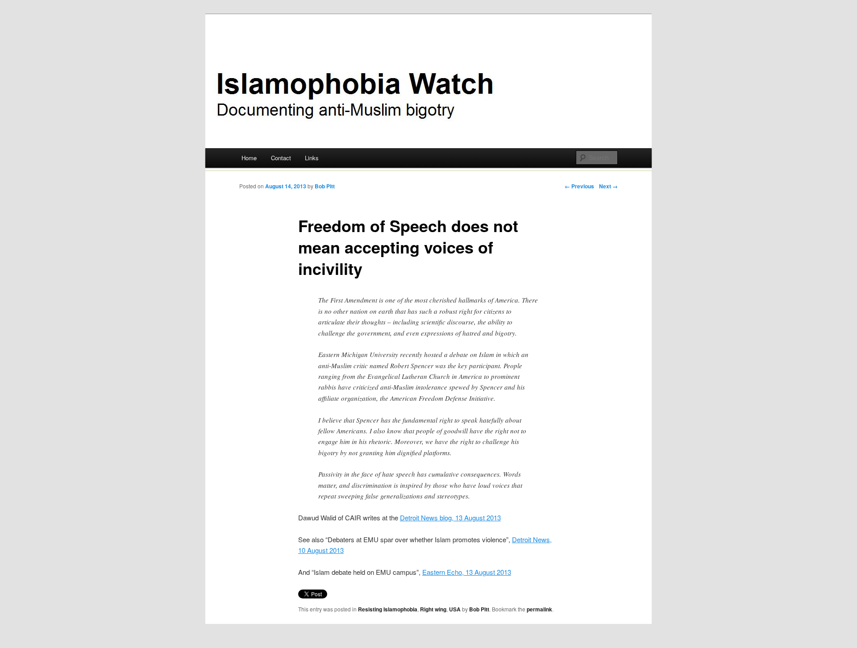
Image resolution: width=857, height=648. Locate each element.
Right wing (433, 609)
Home (249, 158)
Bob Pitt (325, 186)
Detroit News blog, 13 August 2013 (450, 517)
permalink (539, 609)
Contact (281, 158)
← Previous (579, 186)
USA (455, 609)
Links (312, 158)
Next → (608, 186)
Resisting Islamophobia (387, 609)
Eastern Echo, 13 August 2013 (466, 572)
